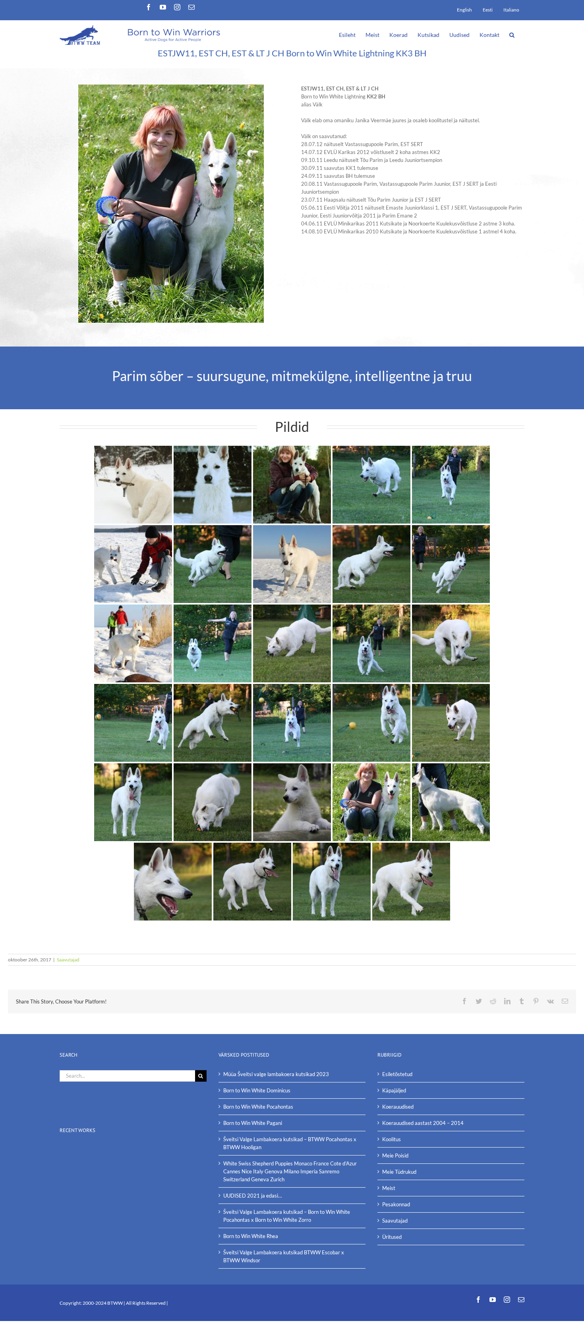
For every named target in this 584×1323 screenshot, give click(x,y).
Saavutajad (68, 960)
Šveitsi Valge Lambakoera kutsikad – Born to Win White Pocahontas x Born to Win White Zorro (286, 1216)
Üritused (392, 1237)
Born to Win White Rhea (250, 1236)
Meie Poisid (395, 1155)
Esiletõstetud (397, 1074)
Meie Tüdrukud (399, 1172)
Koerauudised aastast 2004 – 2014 (423, 1123)
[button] (511, 34)
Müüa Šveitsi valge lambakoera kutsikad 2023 (276, 1074)
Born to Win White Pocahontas (258, 1106)
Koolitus (391, 1139)
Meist (388, 1188)
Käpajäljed (394, 1090)
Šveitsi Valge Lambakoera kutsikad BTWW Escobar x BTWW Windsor (283, 1256)
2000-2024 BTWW (103, 1303)
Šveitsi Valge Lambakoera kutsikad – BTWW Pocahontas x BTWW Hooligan (289, 1143)
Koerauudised (398, 1106)
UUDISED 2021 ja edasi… (252, 1195)
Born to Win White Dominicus (256, 1090)
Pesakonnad (396, 1204)
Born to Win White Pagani (252, 1123)
